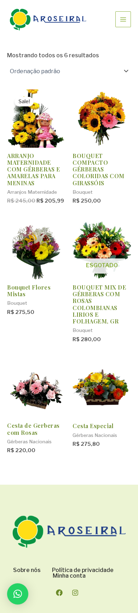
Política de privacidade (83, 570)
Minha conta (69, 576)
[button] (17, 594)
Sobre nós (27, 570)
